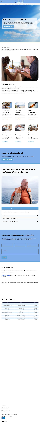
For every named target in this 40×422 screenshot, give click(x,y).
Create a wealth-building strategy (10, 218)
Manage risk (5, 215)
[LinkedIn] (4, 418)
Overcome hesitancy (7, 208)
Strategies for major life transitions (10, 221)
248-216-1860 (6, 407)
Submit (4, 257)
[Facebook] (2, 418)
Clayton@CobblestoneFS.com (7, 416)
